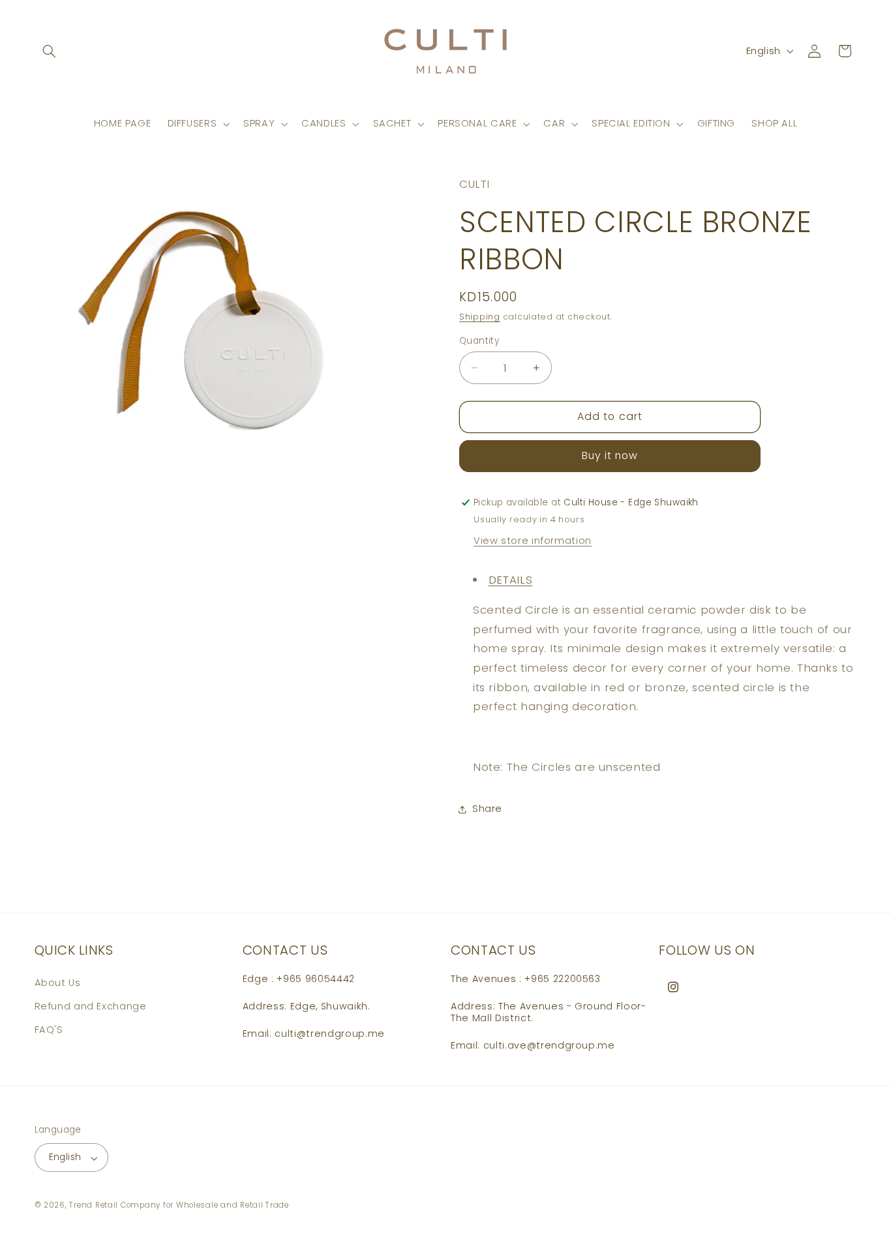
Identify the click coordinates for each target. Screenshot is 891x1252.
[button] (50, 51)
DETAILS (510, 580)
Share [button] (487, 808)
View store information (533, 541)
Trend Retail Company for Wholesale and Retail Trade (178, 1205)
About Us (58, 982)
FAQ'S (49, 1029)
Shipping (479, 316)
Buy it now (610, 456)
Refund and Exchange (91, 1006)
